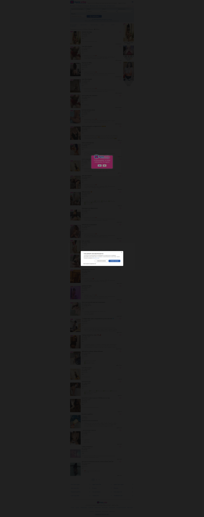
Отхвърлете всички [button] (101, 260)
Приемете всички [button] (114, 260)
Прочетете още (96, 258)
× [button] (121, 252)
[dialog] (102, 258)
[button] (90, 263)
